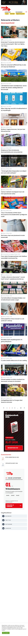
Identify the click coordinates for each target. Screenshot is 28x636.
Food (4, 40)
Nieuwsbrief (19, 12)
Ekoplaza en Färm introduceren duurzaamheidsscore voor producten (11, 151)
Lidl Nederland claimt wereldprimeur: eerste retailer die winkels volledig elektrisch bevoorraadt (14, 87)
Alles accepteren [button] (6, 632)
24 (20, 408)
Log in (6, 13)
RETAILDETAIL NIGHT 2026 (12, 463)
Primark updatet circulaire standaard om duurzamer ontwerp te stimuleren (13, 380)
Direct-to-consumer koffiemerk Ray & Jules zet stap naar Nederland (13, 66)
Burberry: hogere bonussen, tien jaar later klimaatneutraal (13, 130)
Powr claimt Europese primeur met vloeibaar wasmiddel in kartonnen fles (14, 257)
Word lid (12, 13)
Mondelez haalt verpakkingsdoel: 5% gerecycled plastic (11, 340)
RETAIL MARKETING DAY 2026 (12, 457)
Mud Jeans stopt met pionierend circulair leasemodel (13, 236)
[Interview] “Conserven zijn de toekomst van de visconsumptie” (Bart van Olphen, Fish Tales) (13, 44)
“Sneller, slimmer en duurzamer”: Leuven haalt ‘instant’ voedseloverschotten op (13, 278)
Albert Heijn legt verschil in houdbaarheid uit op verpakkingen (14, 109)
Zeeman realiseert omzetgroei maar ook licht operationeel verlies (12, 193)
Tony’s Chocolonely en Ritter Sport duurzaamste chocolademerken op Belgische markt (14, 214)
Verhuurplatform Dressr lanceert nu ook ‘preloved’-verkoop (12, 319)
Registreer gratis (20, 13)
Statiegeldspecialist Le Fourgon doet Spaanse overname (11, 401)
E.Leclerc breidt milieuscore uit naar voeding (14, 360)
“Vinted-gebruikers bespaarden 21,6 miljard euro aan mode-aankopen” (13, 172)
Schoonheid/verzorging (8, 254)
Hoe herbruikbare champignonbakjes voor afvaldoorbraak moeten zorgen (13, 299)
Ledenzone (8, 12)
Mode (4, 127)
